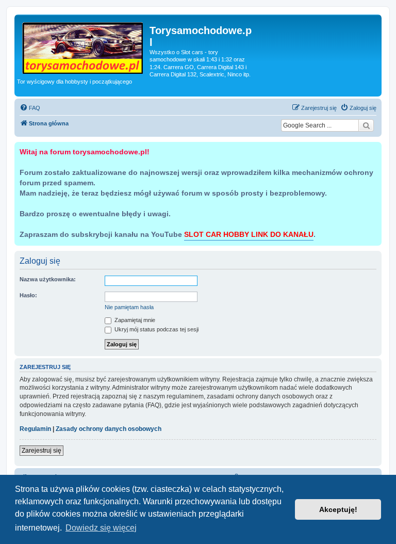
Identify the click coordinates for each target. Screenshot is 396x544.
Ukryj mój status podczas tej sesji (156, 329)
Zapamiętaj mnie (134, 320)
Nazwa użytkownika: (48, 279)
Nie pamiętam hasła (129, 307)
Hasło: (28, 295)
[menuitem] (30, 108)
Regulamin (35, 429)
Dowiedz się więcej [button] (101, 527)
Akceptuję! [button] (338, 509)
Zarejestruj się (41, 450)
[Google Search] (366, 125)
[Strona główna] (83, 46)
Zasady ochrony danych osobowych (108, 429)
